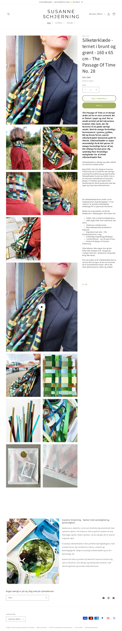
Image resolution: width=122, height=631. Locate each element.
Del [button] (86, 284)
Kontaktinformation (91, 627)
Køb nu (99, 105)
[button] (8, 14)
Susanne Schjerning (17, 627)
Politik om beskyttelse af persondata (60, 627)
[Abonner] (46, 598)
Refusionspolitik (42, 627)
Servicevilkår (79, 627)
